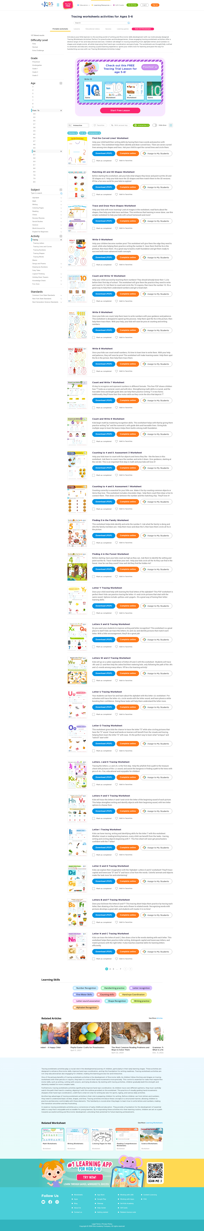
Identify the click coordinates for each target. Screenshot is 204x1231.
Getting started (102, 1212)
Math (34, 201)
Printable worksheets (60, 29)
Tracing (35, 240)
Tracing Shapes (39, 253)
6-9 (34, 172)
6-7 (34, 165)
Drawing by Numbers (40, 267)
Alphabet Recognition (86, 1007)
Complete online (128, 153)
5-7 (34, 155)
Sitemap (100, 1203)
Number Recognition (86, 988)
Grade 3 (35, 75)
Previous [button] (39, 1038)
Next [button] (164, 1038)
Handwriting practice (114, 988)
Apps (76, 1199)
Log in (144, 5)
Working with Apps (127, 1199)
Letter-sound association (88, 1001)
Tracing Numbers (39, 250)
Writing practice (141, 1001)
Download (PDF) (104, 153)
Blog (75, 1203)
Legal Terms (96, 1224)
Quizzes (108, 29)
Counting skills (107, 994)
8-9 (34, 182)
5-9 (34, 161)
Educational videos (93, 29)
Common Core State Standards (43, 295)
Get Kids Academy (127, 1203)
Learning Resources (101, 5)
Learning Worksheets (154, 1123)
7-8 (34, 175)
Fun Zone (35, 284)
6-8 (34, 168)
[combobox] (80, 125)
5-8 (34, 158)
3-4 (34, 114)
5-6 (34, 151)
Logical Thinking (38, 274)
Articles (160, 1018)
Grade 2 (35, 72)
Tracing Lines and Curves (42, 246)
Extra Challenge (38, 50)
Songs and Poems (39, 263)
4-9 (34, 148)
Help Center (101, 1208)
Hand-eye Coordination (133, 994)
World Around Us (38, 228)
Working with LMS (126, 1195)
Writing (35, 204)
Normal (35, 47)
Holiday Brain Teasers (40, 277)
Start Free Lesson (120, 110)
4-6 (34, 138)
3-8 (34, 127)
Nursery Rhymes (38, 218)
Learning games (123, 29)
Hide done (162, 125)
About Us (77, 1208)
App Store (100, 1195)
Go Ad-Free (132, 5)
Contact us (78, 1212)
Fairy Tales (36, 270)
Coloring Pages (38, 208)
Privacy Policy (107, 1224)
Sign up (155, 5)
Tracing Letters (38, 243)
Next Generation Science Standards (45, 302)
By (70, 125)
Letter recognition (141, 988)
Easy (34, 44)
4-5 (34, 134)
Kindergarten (37, 65)
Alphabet (35, 198)
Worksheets (78, 1195)
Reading (35, 211)
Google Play (101, 1199)
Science (35, 225)
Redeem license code (128, 1212)
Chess (34, 215)
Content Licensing (150, 1195)
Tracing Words (38, 257)
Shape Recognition (117, 1001)
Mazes (34, 260)
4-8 (34, 144)
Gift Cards (119, 5)
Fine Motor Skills (84, 994)
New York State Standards (41, 298)
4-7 (34, 141)
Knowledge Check (39, 280)
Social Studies (37, 221)
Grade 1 (35, 68)
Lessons (77, 29)
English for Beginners (40, 232)
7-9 (34, 178)
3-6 (34, 121)
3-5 (34, 117)
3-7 (34, 124)
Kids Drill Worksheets (143, 29)
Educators (83, 5)
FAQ (145, 1199)
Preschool (36, 62)
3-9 (34, 131)
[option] (61, 1038)
